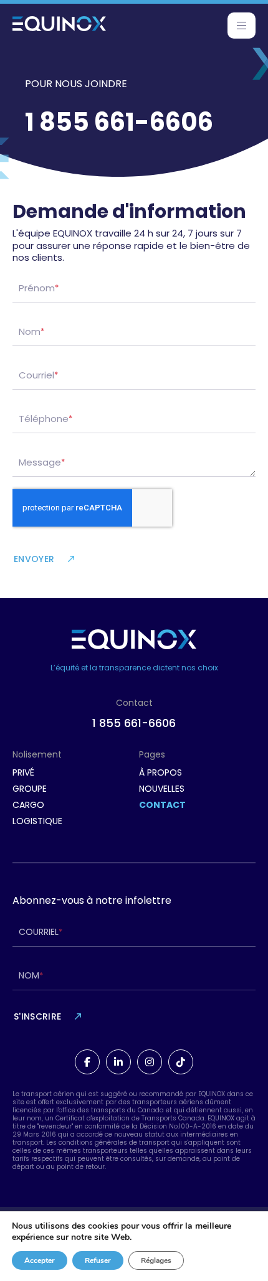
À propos (160, 772)
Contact (162, 805)
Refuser (98, 1260)
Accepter (39, 1260)
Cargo (28, 805)
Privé (23, 772)
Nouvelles (161, 788)
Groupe (29, 788)
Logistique (37, 821)
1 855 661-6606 (134, 723)
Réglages (156, 1260)
